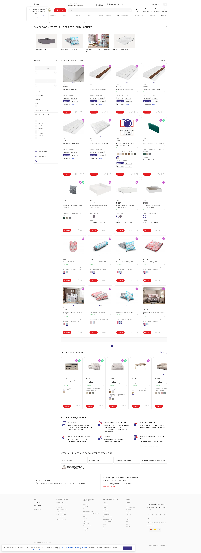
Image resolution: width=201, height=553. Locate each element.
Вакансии (85, 509)
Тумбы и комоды (107, 521)
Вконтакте (148, 514)
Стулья (127, 521)
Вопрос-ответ (87, 525)
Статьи (85, 516)
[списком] (164, 60)
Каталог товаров (61, 502)
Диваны (128, 502)
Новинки (105, 528)
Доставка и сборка (61, 509)
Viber (160, 514)
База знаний (86, 523)
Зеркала (105, 526)
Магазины (37, 505)
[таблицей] (167, 60)
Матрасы (128, 509)
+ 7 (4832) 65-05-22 (110, 480)
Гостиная (105, 504)
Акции (36, 499)
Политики (85, 530)
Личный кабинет (60, 516)
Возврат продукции (61, 514)
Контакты (37, 502)
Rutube (156, 514)
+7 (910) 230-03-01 (73, 4)
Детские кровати (130, 507)
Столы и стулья (107, 524)
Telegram (152, 514)
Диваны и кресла (107, 514)
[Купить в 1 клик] (78, 112)
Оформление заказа (62, 504)
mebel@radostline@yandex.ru (60, 483)
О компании (86, 504)
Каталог (128, 499)
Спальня (105, 507)
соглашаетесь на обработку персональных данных (73, 547)
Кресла (128, 524)
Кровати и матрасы (108, 516)
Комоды (128, 526)
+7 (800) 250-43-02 (43, 483)
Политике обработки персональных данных (38, 549)
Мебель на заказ (60, 512)
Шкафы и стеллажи (108, 519)
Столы (127, 519)
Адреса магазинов (88, 511)
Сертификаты (87, 521)
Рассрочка (59, 507)
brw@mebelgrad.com (124, 480)
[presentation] (161, 352)
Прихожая (106, 512)
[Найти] (130, 10)
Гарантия (85, 528)
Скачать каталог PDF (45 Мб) (91, 513)
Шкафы (128, 512)
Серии (104, 502)
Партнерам (37, 509)
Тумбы (127, 516)
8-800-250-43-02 (100, 4)
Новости (85, 506)
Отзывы (85, 518)
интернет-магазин (99, 5)
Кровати (128, 504)
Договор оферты (61, 519)
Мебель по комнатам (110, 499)
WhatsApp (164, 514)
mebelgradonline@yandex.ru (157, 504)
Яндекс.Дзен (148, 518)
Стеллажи (128, 514)
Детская (105, 509)
